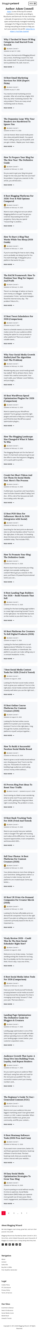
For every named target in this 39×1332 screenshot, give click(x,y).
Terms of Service (7, 1293)
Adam (9, 11)
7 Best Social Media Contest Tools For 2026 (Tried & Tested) (19, 671)
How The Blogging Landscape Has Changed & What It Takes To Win (18, 439)
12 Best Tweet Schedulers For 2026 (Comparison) (18, 317)
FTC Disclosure (6, 1287)
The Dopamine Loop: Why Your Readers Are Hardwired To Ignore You (19, 122)
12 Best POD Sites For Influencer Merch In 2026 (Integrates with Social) (17, 516)
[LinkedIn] (9, 1244)
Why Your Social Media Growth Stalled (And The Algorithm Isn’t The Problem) (19, 357)
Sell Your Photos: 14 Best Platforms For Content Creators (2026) (16, 859)
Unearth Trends (7, 1318)
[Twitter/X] (6, 1244)
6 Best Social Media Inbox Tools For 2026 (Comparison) (19, 978)
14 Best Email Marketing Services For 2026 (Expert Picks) (16, 80)
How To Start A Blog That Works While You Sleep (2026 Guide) (18, 239)
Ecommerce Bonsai (8, 1308)
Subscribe (5, 1264)
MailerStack (5, 1316)
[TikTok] (16, 1244)
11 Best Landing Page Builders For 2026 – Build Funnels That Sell (19, 595)
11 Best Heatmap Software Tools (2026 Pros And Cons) (17, 1136)
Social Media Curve (8, 1313)
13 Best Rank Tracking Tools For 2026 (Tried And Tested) (18, 819)
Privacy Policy (6, 1290)
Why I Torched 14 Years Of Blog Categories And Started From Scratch (19, 42)
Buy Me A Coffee (7, 1267)
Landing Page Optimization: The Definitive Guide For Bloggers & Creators (17, 1018)
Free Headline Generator (9, 1270)
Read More (9, 67)
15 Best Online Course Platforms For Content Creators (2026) (15, 708)
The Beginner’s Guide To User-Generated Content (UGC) (19, 1098)
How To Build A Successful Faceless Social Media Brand (18, 747)
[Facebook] (3, 1244)
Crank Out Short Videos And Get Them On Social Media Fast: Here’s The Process (18, 478)
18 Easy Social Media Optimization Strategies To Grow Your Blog (17, 1176)
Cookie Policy (6, 1285)
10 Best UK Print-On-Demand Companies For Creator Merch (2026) (19, 900)
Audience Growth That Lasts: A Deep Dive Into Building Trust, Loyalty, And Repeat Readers (19, 1059)
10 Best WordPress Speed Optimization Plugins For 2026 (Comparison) (19, 398)
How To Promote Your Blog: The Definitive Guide (17, 556)
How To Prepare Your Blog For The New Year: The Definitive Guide (19, 160)
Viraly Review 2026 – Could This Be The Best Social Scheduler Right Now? (17, 941)
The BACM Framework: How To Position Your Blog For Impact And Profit (19, 278)
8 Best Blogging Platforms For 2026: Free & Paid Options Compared (19, 198)
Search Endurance (7, 1310)
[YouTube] (20, 1244)
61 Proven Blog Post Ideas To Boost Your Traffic (18, 786)
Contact (4, 1262)
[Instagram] (13, 1244)
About (3, 1259)
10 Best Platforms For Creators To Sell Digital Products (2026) (19, 632)
